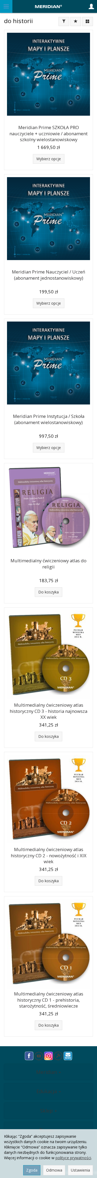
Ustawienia (80, 1170)
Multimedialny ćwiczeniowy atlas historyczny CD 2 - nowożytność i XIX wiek (48, 855)
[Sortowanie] (75, 21)
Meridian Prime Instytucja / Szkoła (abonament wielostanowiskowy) (48, 419)
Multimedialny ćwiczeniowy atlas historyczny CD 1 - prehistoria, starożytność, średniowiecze (48, 1000)
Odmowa (54, 1170)
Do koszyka (48, 592)
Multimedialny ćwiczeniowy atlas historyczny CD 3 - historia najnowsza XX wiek (48, 711)
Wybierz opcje (48, 158)
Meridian (47, 1072)
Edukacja (47, 1091)
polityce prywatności (73, 1157)
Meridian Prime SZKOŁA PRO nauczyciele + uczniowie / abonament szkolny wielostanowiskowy (48, 133)
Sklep (47, 1110)
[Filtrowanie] (63, 21)
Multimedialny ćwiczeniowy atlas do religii (48, 563)
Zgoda (31, 1170)
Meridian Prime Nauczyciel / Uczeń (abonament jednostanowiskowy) (48, 275)
